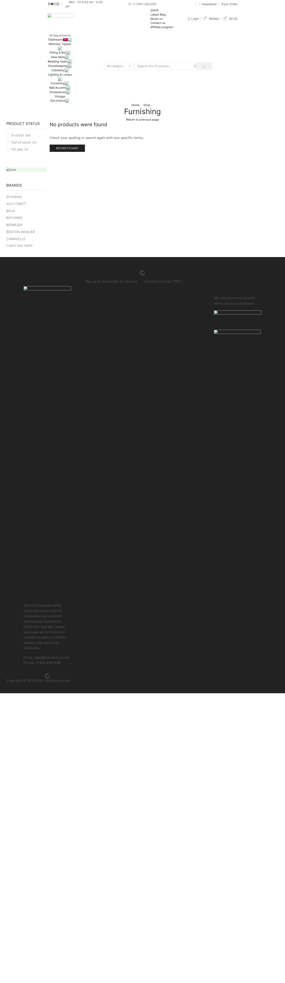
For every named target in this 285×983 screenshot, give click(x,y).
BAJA (10, 211)
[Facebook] (49, 4)
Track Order (229, 4)
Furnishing (58, 83)
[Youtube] (51, 4)
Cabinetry (57, 70)
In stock (21, 135)
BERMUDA (14, 225)
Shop (146, 105)
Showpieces (57, 92)
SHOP (154, 10)
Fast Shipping (81, 298)
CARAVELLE (15, 239)
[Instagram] (57, 4)
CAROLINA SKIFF (19, 246)
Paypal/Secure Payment (89, 312)
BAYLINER (14, 218)
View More (58, 57)
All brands (14, 197)
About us (156, 18)
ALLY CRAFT (16, 204)
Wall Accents (57, 87)
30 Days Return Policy (88, 321)
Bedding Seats (58, 61)
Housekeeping (58, 65)
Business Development (88, 331)
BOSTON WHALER (20, 232)
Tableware (57, 39)
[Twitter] (54, 4)
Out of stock (23, 142)
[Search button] (204, 66)
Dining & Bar (57, 52)
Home (135, 105)
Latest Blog (158, 14)
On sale (19, 149)
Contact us (157, 23)
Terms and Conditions (136, 336)
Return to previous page (142, 119)
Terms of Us (80, 340)
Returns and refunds (86, 350)
